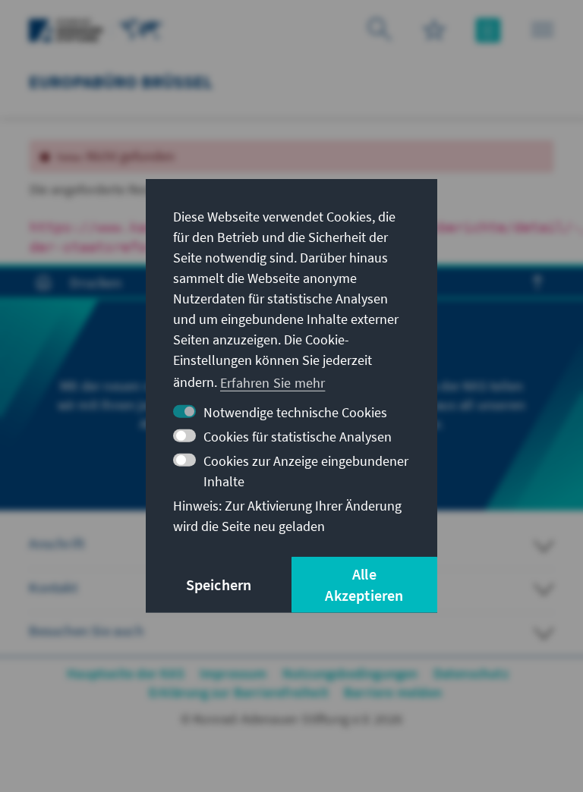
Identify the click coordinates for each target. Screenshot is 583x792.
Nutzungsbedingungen (350, 673)
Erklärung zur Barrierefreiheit (239, 692)
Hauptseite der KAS (125, 673)
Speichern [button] (219, 584)
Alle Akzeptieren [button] (364, 584)
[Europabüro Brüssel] (141, 28)
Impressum (233, 673)
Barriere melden (393, 692)
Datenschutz (471, 673)
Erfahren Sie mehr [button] (272, 382)
